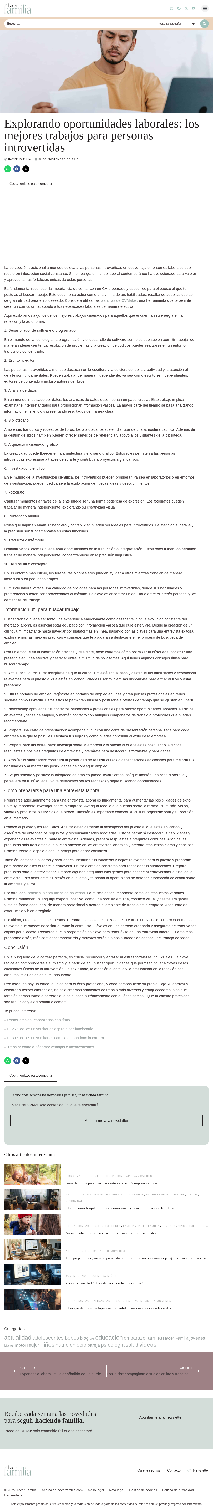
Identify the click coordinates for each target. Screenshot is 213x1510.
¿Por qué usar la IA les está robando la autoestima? (104, 1283)
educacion (114, 1176)
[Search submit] (204, 23)
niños (70, 1201)
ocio (81, 1345)
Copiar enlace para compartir (30, 183)
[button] (205, 8)
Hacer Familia (157, 1194)
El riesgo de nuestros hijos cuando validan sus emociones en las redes (119, 1308)
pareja (93, 1345)
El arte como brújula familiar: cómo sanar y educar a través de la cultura (121, 1208)
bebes (116, 1226)
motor (20, 1345)
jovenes (145, 1176)
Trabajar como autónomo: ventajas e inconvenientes (50, 1047)
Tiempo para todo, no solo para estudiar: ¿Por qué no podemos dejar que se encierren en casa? (137, 1258)
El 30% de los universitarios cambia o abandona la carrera (55, 1038)
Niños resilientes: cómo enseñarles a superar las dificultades (111, 1233)
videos (147, 1344)
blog (84, 1338)
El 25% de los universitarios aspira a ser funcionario (50, 1029)
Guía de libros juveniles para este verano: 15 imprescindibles (112, 1183)
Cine (92, 1339)
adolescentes (91, 1176)
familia (130, 1176)
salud (82, 1201)
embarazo (134, 1338)
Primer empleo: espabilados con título (38, 1020)
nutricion (66, 1345)
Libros (71, 1176)
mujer (33, 1345)
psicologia (75, 1194)
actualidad (94, 1301)
